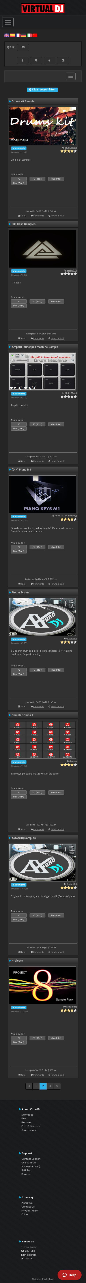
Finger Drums (20, 592)
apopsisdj (71, 1006)
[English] (6, 35)
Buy (23, 1118)
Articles (25, 1170)
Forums (25, 1174)
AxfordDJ (72, 638)
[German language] (23, 35)
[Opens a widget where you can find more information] (69, 1275)
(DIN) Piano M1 (21, 469)
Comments (38, 215)
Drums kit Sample (23, 101)
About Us (26, 1202)
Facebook (29, 1247)
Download (27, 1114)
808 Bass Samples (24, 224)
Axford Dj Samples (24, 838)
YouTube (29, 1250)
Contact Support (31, 1158)
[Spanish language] (12, 35)
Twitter (28, 1258)
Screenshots (28, 1130)
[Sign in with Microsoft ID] (36, 60)
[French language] (18, 35)
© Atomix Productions (43, 1279)
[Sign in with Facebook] (22, 60)
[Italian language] (29, 35)
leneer (73, 761)
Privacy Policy (29, 1210)
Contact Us (28, 1206)
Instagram (30, 1254)
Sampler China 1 (22, 715)
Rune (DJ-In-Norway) (66, 515)
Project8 (17, 960)
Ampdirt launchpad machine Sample (35, 347)
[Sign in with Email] (23, 47)
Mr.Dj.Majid (71, 147)
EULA (24, 1214)
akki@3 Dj (72, 270)
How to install (57, 215)
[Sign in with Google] (63, 60)
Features (26, 1122)
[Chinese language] (34, 35)
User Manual (28, 1162)
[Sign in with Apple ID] (49, 60)
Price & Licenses (30, 1126)
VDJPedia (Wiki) (30, 1166)
